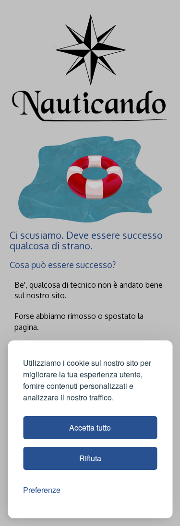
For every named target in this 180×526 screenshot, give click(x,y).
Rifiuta (90, 458)
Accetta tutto (90, 427)
